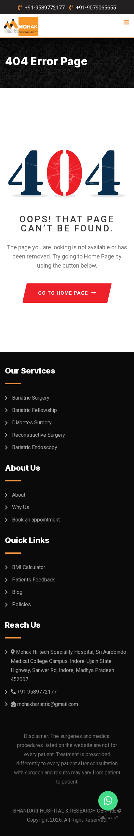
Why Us (20, 507)
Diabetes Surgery (32, 422)
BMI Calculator (28, 567)
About (18, 495)
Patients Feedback (33, 580)
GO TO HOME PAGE (63, 293)
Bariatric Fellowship (34, 410)
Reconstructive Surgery (38, 435)
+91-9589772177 (45, 8)
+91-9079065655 (96, 8)
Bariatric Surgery (30, 398)
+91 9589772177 (37, 692)
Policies (21, 604)
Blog (17, 592)
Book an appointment (36, 520)
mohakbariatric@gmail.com (47, 704)
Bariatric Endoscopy (34, 447)
